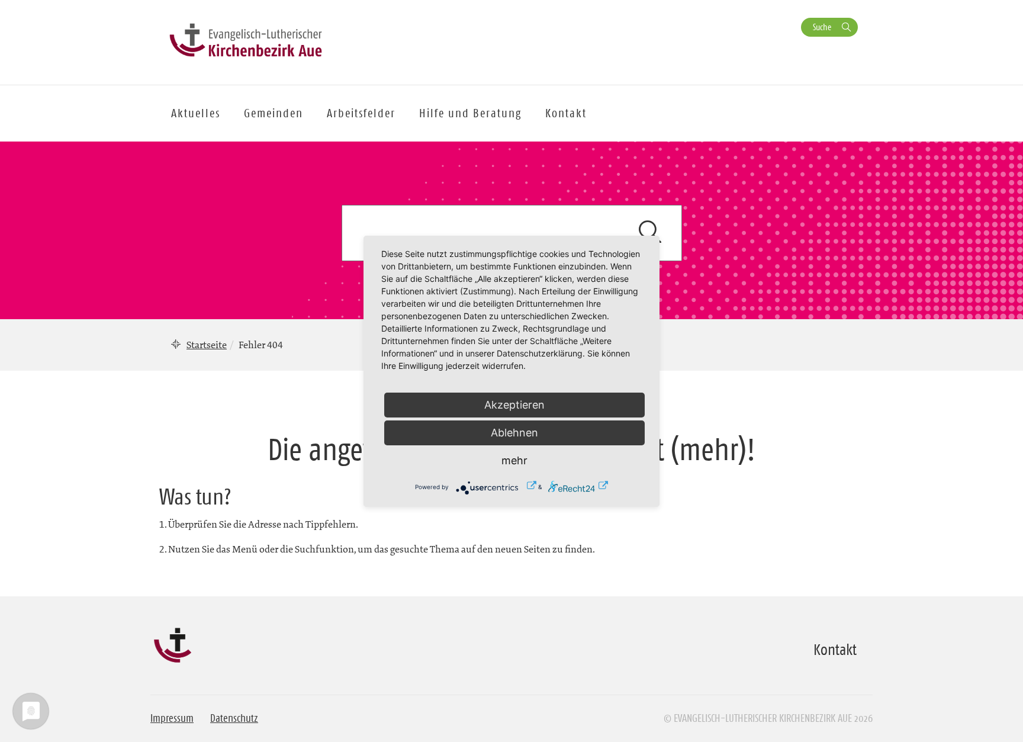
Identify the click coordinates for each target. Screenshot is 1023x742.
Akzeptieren (514, 405)
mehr (514, 460)
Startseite (206, 344)
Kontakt (566, 113)
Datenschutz (234, 718)
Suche (822, 27)
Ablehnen (514, 432)
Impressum (172, 718)
